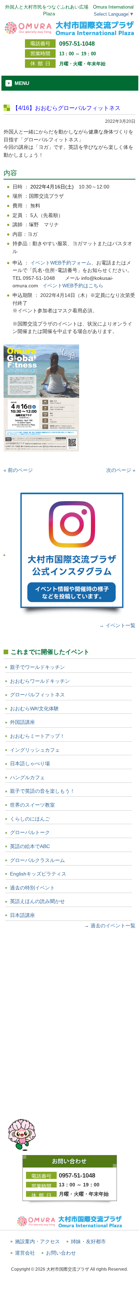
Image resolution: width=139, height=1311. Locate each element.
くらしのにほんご (30, 819)
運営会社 (25, 1253)
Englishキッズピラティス (38, 874)
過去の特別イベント (32, 888)
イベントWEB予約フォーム (60, 263)
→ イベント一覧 (117, 625)
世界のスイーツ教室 (32, 805)
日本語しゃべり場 (30, 763)
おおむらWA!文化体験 (34, 708)
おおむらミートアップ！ (37, 736)
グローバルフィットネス (37, 694)
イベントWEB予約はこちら (72, 285)
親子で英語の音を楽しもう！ (42, 791)
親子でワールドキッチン (37, 667)
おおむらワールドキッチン (40, 681)
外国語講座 (22, 722)
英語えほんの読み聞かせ (37, 901)
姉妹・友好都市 (88, 1241)
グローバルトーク (30, 832)
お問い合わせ (61, 1253)
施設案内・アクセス (37, 1241)
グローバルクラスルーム (37, 860)
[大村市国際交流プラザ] (69, 32)
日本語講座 (22, 915)
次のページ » (120, 470)
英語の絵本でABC (30, 846)
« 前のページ (18, 470)
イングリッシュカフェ (35, 750)
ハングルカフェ (27, 777)
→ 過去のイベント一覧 (109, 925)
